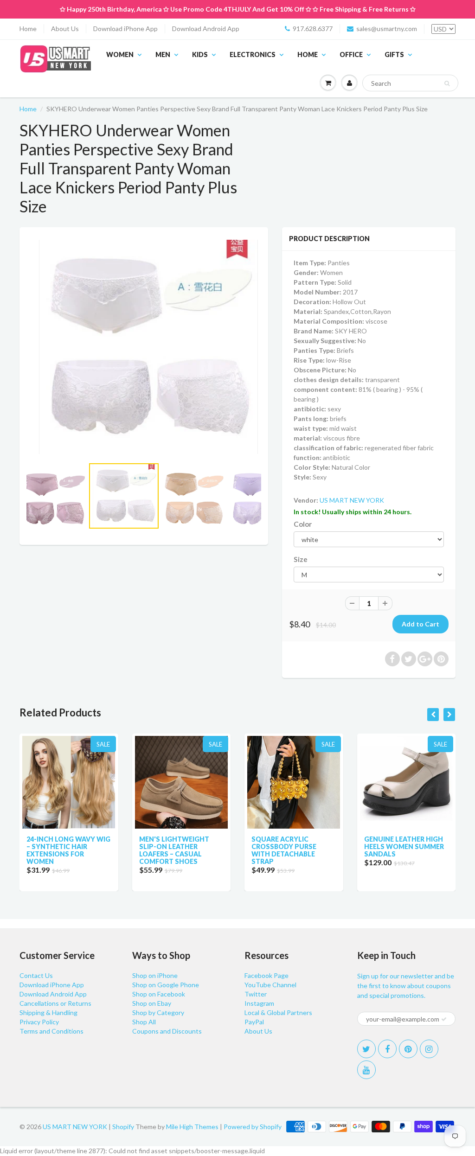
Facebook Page (266, 975)
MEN (162, 54)
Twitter (255, 994)
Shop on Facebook (158, 994)
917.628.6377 (313, 28)
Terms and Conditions (51, 1031)
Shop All (144, 1022)
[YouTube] (366, 1069)
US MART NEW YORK (352, 500)
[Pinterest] (408, 1049)
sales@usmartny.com (386, 28)
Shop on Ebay (151, 1003)
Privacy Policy (39, 1022)
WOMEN (120, 54)
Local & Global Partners (278, 1012)
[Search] (447, 83)
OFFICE (351, 54)
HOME (307, 54)
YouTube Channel (270, 985)
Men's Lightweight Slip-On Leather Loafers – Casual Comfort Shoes (174, 850)
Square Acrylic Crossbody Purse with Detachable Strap (283, 850)
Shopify (123, 1126)
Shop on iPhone (155, 975)
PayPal (254, 1022)
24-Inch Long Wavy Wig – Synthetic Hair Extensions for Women (68, 850)
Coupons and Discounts (167, 1031)
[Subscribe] (444, 1019)
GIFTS (394, 54)
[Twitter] (366, 1049)
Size (301, 559)
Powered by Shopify (253, 1126)
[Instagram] (429, 1049)
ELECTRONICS (253, 54)
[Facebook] (387, 1049)
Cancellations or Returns (55, 1003)
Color (303, 524)
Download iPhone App (125, 28)
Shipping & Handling (48, 1012)
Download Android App (205, 28)
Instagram (259, 1003)
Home (28, 28)
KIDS (200, 54)
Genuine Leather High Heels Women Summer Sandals (404, 846)
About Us (65, 28)
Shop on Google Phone (165, 985)
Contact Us (36, 975)
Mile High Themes (192, 1126)
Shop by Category (158, 1012)
